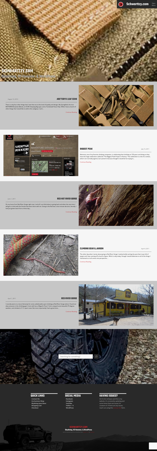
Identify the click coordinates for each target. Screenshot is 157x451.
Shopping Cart (36, 405)
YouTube (69, 403)
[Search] (96, 356)
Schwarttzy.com (137, 4)
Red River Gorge (69, 298)
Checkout (34, 408)
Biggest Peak (86, 149)
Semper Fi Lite (86, 432)
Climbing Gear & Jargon (91, 248)
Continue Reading (71, 112)
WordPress (70, 408)
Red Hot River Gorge (67, 199)
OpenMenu (154, 4)
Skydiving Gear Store (38, 403)
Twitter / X (70, 405)
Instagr (68, 401)
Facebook (69, 399)
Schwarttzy (92, 432)
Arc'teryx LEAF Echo (67, 99)
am (72, 401)
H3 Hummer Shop (37, 401)
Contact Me (35, 399)
